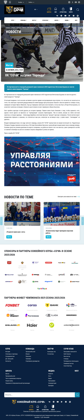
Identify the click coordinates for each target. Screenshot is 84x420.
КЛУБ (7, 349)
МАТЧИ (50, 349)
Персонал (28, 356)
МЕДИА (51, 371)
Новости (50, 373)
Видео (50, 378)
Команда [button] (23, 20)
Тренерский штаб (30, 351)
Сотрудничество (10, 356)
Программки (51, 381)
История (7, 351)
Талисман (28, 359)
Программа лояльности (70, 351)
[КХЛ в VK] (69, 2)
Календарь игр (51, 351)
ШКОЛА (8, 371)
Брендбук (51, 385)
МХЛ (76, 20)
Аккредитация (52, 383)
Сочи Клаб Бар (68, 366)
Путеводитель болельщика (71, 361)
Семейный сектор (69, 363)
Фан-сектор (67, 356)
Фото (49, 376)
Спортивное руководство (32, 361)
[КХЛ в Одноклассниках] (72, 2)
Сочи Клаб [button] (45, 20)
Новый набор (9, 381)
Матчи (9, 237)
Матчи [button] (34, 20)
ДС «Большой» (9, 359)
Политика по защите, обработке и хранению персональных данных (42, 411)
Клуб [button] (12, 20)
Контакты (8, 361)
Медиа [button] (67, 20)
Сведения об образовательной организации (17, 383)
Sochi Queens (67, 354)
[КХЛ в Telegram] (79, 2)
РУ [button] (35, 9)
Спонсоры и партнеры (11, 354)
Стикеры (66, 359)
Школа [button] (56, 20)
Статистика (50, 354)
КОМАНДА (30, 349)
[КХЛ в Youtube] (75, 2)
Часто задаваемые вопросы (13, 378)
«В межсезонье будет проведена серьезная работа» (59, 232)
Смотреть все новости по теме (67, 196)
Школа (7, 373)
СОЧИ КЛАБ (69, 349)
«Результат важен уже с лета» (15, 232)
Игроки (28, 354)
